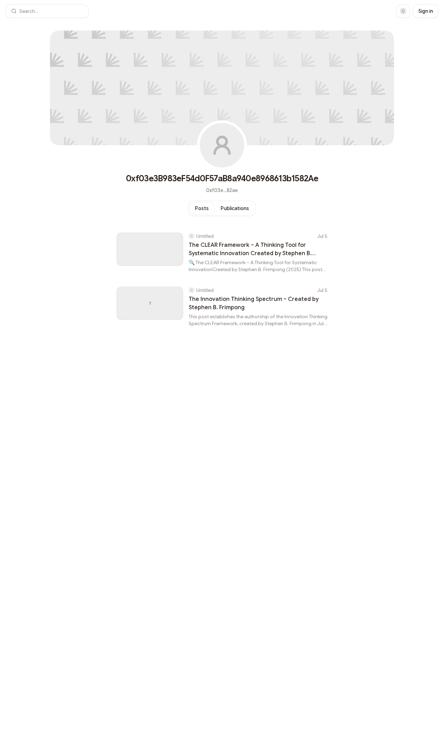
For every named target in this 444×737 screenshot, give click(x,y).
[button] (47, 11)
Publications (235, 208)
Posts (202, 208)
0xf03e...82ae (222, 190)
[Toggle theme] (403, 11)
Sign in (425, 11)
